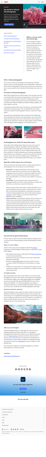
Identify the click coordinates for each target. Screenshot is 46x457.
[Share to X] (19, 369)
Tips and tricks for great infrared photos (12, 50)
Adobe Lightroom (13, 336)
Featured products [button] (5, 425)
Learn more (23, 392)
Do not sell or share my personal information (36, 431)
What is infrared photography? (10, 36)
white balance (21, 341)
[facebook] (11, 429)
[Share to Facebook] (16, 369)
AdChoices (7, 433)
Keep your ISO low (36, 254)
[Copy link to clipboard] (30, 369)
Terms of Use (21, 431)
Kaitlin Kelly (7, 356)
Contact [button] (3, 419)
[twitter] (15, 429)
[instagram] (13, 429)
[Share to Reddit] (27, 369)
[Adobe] (6, 2)
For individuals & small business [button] (7, 409)
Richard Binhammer (15, 356)
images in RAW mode (17, 261)
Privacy (17, 431)
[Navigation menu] (2, 2)
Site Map (3, 433)
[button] (39, 2)
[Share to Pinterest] (24, 369)
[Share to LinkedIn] (22, 369)
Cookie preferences (26, 431)
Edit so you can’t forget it (9, 52)
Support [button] (3, 417)
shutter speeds (27, 279)
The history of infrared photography (11, 38)
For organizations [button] (5, 414)
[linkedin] (17, 429)
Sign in (42, 1)
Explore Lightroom (9, 24)
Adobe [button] (3, 422)
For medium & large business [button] (7, 412)
